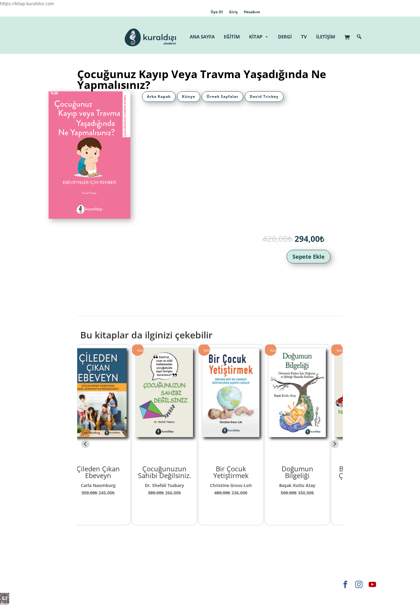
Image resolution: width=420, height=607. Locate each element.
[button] (359, 36)
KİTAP (255, 37)
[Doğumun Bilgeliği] (110, 434)
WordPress (140, 584)
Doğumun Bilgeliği (110, 472)
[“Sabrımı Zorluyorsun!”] (309, 434)
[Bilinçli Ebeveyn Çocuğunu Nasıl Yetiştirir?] (176, 434)
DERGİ (285, 37)
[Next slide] (335, 444)
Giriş (233, 11)
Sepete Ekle (308, 256)
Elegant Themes (60, 584)
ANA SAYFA (202, 37)
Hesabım (252, 11)
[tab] (159, 96)
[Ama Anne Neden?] (243, 434)
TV (304, 37)
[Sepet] (348, 34)
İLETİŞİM (325, 37)
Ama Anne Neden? (243, 472)
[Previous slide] (85, 444)
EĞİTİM (232, 37)
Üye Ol (217, 11)
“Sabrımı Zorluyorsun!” (309, 472)
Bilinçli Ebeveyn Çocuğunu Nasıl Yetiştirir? (177, 475)
